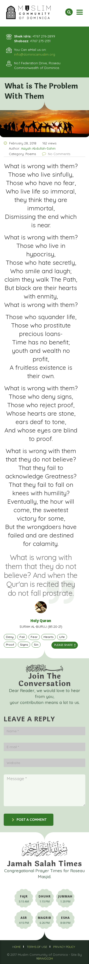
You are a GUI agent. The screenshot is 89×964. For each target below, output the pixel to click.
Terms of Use (37, 947)
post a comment (31, 819)
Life (62, 637)
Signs (24, 644)
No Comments (59, 154)
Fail (22, 637)
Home (16, 947)
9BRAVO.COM (44, 958)
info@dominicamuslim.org (34, 54)
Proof (10, 644)
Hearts (48, 637)
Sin (36, 644)
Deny (10, 637)
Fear (34, 637)
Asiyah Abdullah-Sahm (38, 148)
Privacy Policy (64, 947)
